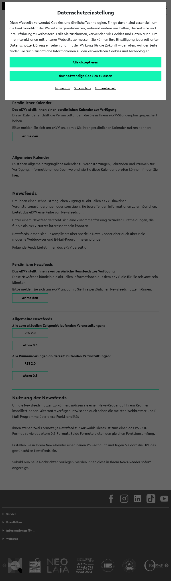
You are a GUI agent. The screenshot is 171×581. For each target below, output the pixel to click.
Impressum (62, 88)
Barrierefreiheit (105, 88)
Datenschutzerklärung (27, 45)
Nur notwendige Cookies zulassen (85, 75)
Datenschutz (82, 88)
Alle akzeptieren (85, 62)
